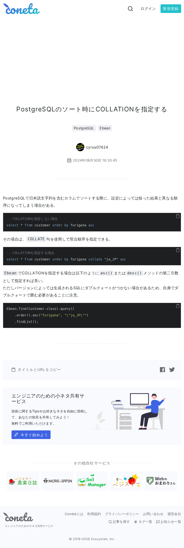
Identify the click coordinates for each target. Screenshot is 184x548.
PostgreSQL (84, 128)
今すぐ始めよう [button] (34, 435)
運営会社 (174, 514)
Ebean (105, 128)
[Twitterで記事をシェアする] (172, 369)
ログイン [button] (148, 8)
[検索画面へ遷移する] (130, 8)
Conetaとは (74, 514)
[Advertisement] (92, 53)
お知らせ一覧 (171, 522)
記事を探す (121, 522)
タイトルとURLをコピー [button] (39, 369)
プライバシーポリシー (122, 514)
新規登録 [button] (170, 8)
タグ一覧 (145, 522)
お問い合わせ (153, 514)
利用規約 (94, 514)
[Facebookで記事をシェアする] (162, 369)
